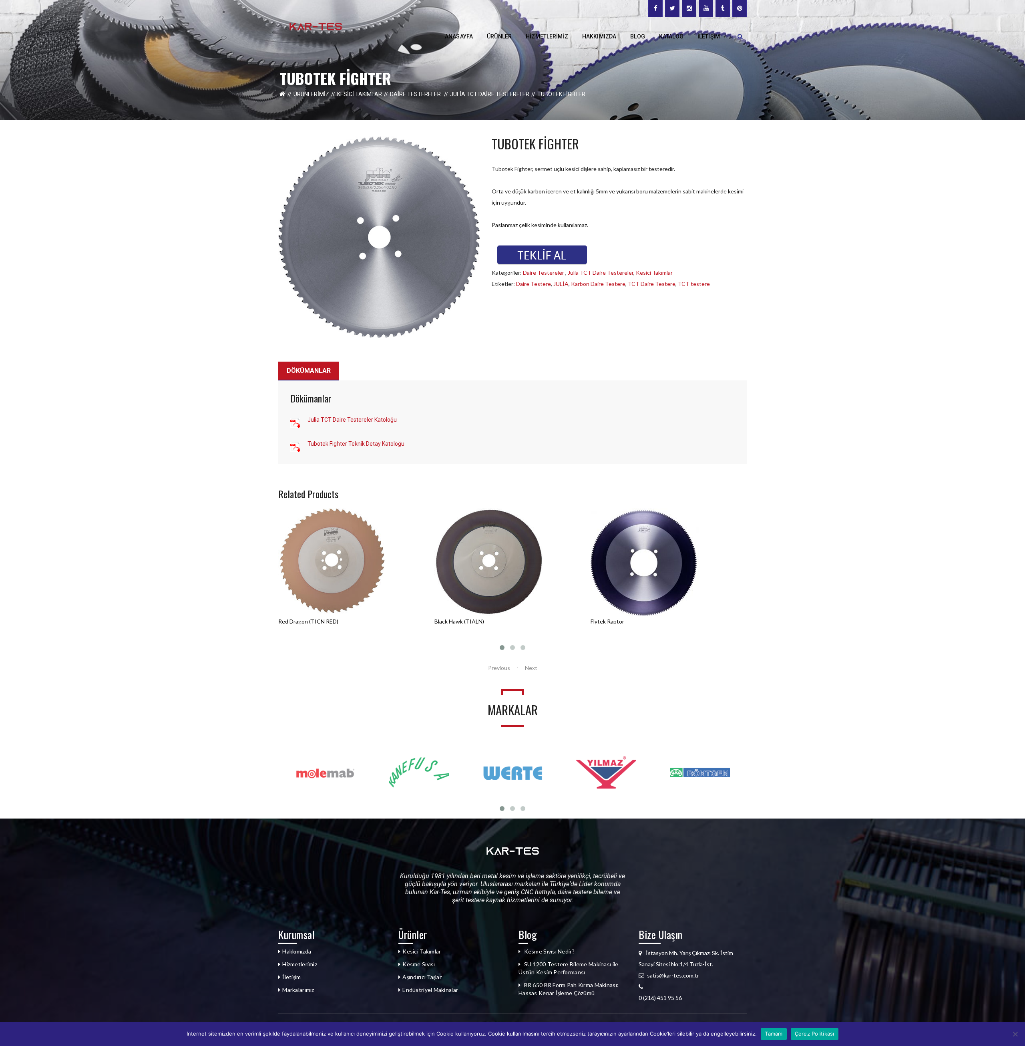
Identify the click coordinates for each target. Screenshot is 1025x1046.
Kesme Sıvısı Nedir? (549, 951)
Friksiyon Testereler (616, 621)
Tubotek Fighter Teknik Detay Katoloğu (356, 444)
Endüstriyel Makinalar (430, 989)
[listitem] (693, 998)
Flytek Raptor (451, 621)
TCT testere (694, 283)
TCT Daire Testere (651, 283)
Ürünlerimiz (311, 94)
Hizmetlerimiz (299, 964)
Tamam (773, 1033)
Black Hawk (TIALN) (303, 621)
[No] (1015, 1034)
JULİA (561, 283)
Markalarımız (298, 989)
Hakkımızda (296, 951)
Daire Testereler (416, 94)
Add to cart (303, 633)
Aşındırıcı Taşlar (422, 977)
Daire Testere (533, 283)
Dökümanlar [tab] (309, 370)
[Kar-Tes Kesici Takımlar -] (315, 25)
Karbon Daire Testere (598, 283)
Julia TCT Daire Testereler (489, 94)
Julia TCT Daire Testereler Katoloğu (352, 419)
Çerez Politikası (814, 1033)
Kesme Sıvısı (418, 964)
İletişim (291, 977)
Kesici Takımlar (359, 94)
